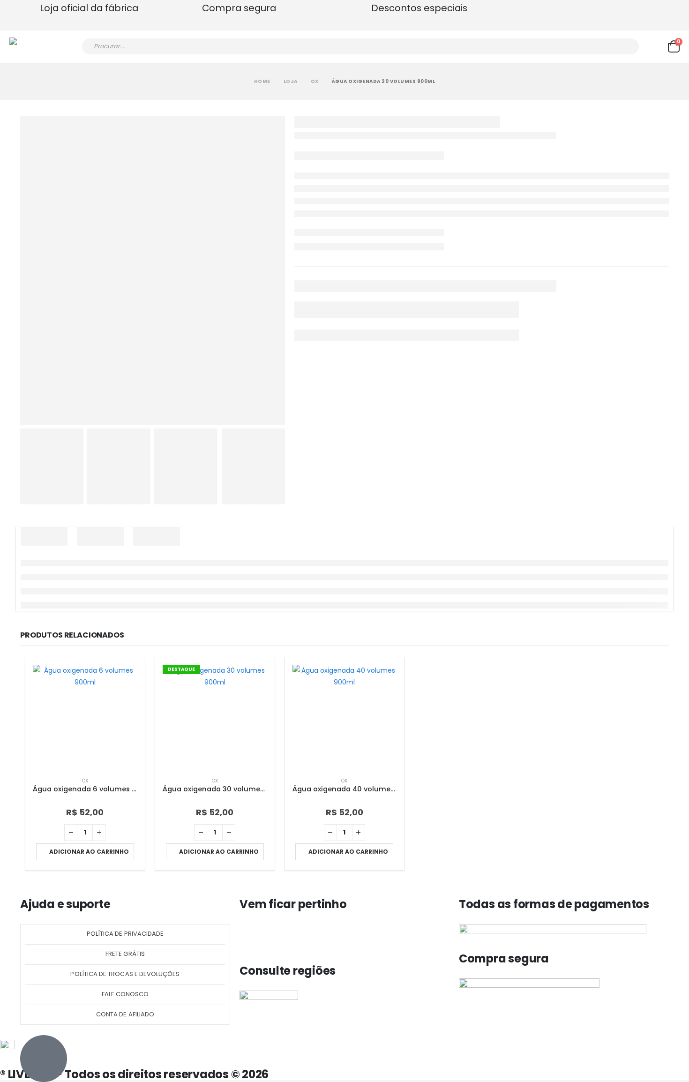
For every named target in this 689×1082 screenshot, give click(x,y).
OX (85, 780)
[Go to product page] (85, 717)
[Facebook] (251, 935)
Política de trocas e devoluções (125, 973)
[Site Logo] (35, 47)
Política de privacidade (125, 933)
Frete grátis (125, 953)
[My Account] (653, 46)
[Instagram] (276, 935)
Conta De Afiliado (125, 1014)
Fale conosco (125, 994)
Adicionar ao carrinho (89, 852)
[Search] (626, 46)
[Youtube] (301, 935)
